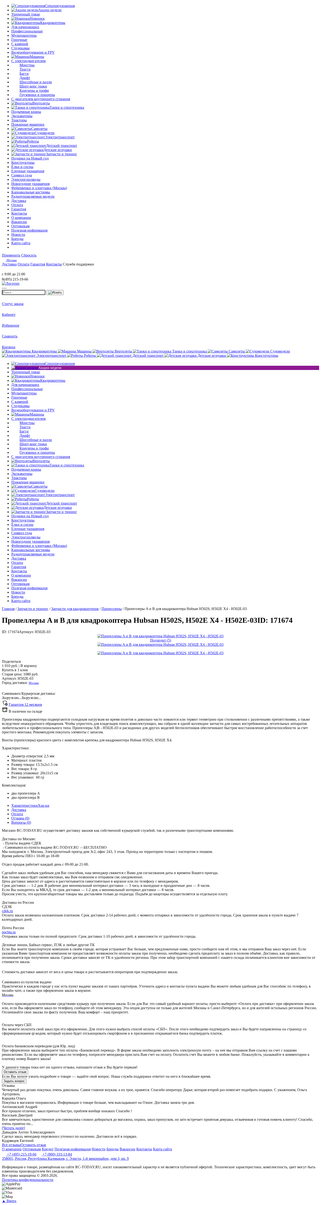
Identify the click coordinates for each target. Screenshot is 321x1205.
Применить (11, 255)
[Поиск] (55, 292)
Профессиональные (27, 31)
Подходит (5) (160, 640)
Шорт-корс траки (33, 86)
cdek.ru (7, 911)
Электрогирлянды (25, 179)
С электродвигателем (28, 61)
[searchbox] (23, 292)
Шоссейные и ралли (36, 82)
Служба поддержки (78, 264)
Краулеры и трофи (34, 90)
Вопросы (21, 822)
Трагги (25, 69)
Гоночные (19, 40)
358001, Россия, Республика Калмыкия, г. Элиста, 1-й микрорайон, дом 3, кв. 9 (65, 1159)
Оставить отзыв (15, 1072)
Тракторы (19, 120)
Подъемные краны (26, 112)
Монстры (27, 65)
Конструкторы (23, 163)
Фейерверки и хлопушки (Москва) (39, 188)
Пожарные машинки (27, 124)
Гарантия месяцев (25, 705)
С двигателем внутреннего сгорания (40, 99)
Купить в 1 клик (15, 670)
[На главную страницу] (16, 270)
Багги (24, 74)
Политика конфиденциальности (27, 1180)
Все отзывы (11, 1145)
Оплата (17, 814)
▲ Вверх (9, 1201)
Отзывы (20, 818)
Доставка (18, 810)
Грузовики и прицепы (37, 95)
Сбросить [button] (28, 255)
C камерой (19, 44)
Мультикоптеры (24, 35)
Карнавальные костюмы (30, 192)
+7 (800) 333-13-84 (57, 1154)
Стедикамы (20, 48)
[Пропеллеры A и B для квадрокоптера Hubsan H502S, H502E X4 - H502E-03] (160, 636)
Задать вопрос (14, 1081)
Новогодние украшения (30, 184)
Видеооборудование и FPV (33, 52)
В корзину (19, 666)
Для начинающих (25, 27)
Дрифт (25, 78)
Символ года (21, 175)
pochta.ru (9, 932)
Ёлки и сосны (22, 167)
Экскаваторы (21, 116)
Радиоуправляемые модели (33, 196)
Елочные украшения (27, 171)
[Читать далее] (13, 1128)
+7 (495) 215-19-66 (21, 1154)
